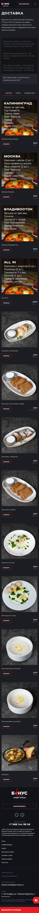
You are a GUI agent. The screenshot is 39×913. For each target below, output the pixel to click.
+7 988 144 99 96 (19, 824)
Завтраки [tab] (9, 93)
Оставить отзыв (7, 855)
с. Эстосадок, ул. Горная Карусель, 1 (18, 894)
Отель (4, 841)
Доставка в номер (8, 852)
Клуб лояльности (7, 872)
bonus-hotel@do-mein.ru (13, 885)
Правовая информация (9, 876)
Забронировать (24, 4)
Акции (4, 848)
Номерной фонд (7, 845)
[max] (22, 815)
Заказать (6, 144)
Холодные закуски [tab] (30, 93)
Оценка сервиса (7, 859)
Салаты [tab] (18, 93)
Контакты (5, 862)
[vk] (17, 815)
